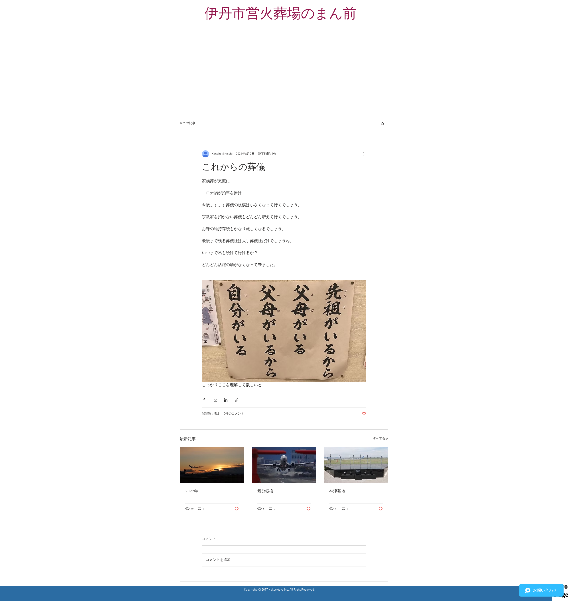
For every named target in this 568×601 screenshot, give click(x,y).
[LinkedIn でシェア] (226, 400)
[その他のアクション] (363, 154)
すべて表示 (380, 438)
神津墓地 (337, 491)
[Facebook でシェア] (204, 400)
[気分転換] (284, 465)
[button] (383, 123)
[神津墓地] (356, 465)
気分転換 (265, 491)
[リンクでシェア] (237, 400)
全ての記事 (187, 123)
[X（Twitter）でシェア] (215, 400)
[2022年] (212, 465)
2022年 (191, 491)
